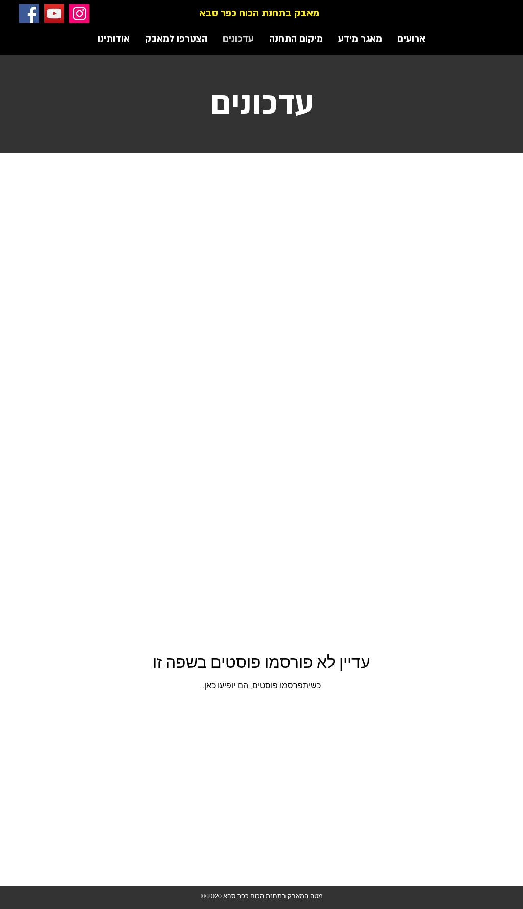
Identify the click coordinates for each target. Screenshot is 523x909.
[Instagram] (79, 13)
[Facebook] (29, 13)
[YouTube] (54, 13)
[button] (360, 39)
